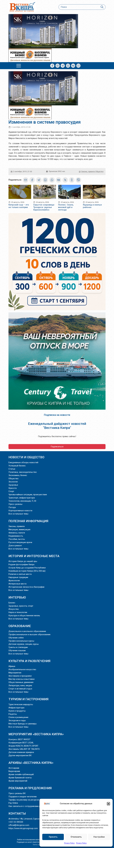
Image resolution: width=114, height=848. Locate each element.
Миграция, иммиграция (19, 529)
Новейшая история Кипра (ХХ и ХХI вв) (26, 571)
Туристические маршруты (20, 704)
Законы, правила (88, 172)
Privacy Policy (69, 843)
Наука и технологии (17, 612)
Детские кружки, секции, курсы (23, 644)
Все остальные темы (18, 514)
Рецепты (12, 714)
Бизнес (11, 602)
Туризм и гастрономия (28, 699)
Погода (12, 507)
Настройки (99, 837)
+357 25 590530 (15, 822)
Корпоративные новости (20, 510)
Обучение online (16, 637)
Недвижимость (15, 536)
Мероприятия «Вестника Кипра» (36, 734)
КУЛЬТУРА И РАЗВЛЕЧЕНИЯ (29, 661)
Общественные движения (20, 682)
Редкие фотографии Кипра (21, 564)
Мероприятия (14, 672)
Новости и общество (26, 457)
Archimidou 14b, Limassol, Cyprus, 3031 (26, 818)
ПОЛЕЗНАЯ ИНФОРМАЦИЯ (28, 521)
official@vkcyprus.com (18, 825)
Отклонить (76, 837)
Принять (53, 837)
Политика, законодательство (22, 472)
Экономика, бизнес (17, 475)
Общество (99, 172)
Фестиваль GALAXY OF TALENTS (24, 749)
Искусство (13, 609)
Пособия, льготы (16, 539)
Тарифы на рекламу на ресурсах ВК (25, 800)
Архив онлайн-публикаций (21, 774)
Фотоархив (13, 768)
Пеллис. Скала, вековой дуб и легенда (66, 207)
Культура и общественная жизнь (24, 615)
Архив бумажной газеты (20, 777)
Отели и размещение (18, 717)
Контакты (17, 813)
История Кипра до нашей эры (22, 561)
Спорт (11, 491)
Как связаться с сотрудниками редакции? (28, 806)
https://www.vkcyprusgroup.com (23, 828)
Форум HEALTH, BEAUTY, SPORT (23, 746)
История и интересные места (33, 556)
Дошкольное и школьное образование (27, 631)
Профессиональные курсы (21, 641)
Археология (14, 580)
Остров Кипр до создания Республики (27, 567)
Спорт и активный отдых (20, 688)
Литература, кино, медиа (20, 685)
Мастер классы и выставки (21, 679)
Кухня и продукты (17, 711)
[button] (108, 803)
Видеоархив (14, 771)
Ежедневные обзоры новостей (23, 462)
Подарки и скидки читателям (22, 796)
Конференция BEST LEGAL (21, 742)
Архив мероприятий (17, 781)
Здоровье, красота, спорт (20, 606)
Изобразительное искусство (22, 669)
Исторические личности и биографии (26, 587)
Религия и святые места (20, 574)
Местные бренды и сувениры (22, 723)
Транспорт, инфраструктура (21, 497)
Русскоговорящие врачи (20, 542)
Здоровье (13, 485)
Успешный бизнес (17, 465)
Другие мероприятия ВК (20, 755)
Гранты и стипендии (18, 647)
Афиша (11, 666)
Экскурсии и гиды (17, 720)
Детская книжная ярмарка (21, 752)
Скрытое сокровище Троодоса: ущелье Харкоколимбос (43, 207)
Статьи (11, 469)
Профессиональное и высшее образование (29, 634)
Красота (12, 488)
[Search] (102, 7)
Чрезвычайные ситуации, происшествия (27, 494)
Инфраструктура (16, 707)
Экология (13, 481)
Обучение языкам (17, 650)
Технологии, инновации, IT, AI (22, 501)
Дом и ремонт (15, 545)
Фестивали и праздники (20, 676)
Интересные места (17, 583)
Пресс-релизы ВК (17, 793)
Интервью (17, 597)
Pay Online (13, 803)
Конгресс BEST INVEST (19, 739)
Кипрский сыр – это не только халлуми (18, 206)
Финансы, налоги (16, 532)
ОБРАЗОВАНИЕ (19, 626)
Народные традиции (18, 577)
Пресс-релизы (15, 504)
